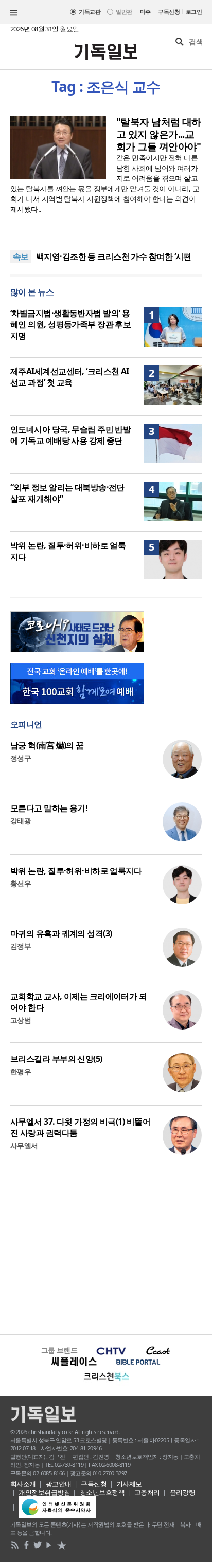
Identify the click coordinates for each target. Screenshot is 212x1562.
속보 (21, 256)
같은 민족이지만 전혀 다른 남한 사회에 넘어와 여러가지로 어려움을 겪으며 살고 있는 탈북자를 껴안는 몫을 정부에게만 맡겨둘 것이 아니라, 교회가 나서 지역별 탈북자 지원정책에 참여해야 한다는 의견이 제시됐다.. (104, 183)
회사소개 (23, 1484)
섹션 (13, 13)
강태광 (20, 820)
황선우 (20, 883)
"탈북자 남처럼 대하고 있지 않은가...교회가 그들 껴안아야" (158, 134)
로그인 (194, 11)
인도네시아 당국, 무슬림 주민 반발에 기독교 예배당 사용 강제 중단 (70, 435)
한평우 (20, 1071)
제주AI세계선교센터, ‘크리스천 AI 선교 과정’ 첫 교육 (69, 376)
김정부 (20, 946)
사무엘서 (24, 1145)
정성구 (20, 758)
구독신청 (169, 11)
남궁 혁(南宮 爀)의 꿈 (47, 745)
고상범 (20, 1020)
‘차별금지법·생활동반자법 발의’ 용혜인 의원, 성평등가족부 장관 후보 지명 (70, 324)
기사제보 (129, 1484)
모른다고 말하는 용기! (48, 808)
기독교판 (89, 11)
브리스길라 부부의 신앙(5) (56, 1058)
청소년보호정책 (102, 1492)
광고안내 (59, 1484)
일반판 (124, 11)
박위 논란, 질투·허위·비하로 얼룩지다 (76, 870)
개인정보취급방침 (44, 1492)
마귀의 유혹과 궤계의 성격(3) (61, 933)
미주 (145, 11)
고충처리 (147, 1492)
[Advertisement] (106, 1252)
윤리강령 (183, 1492)
